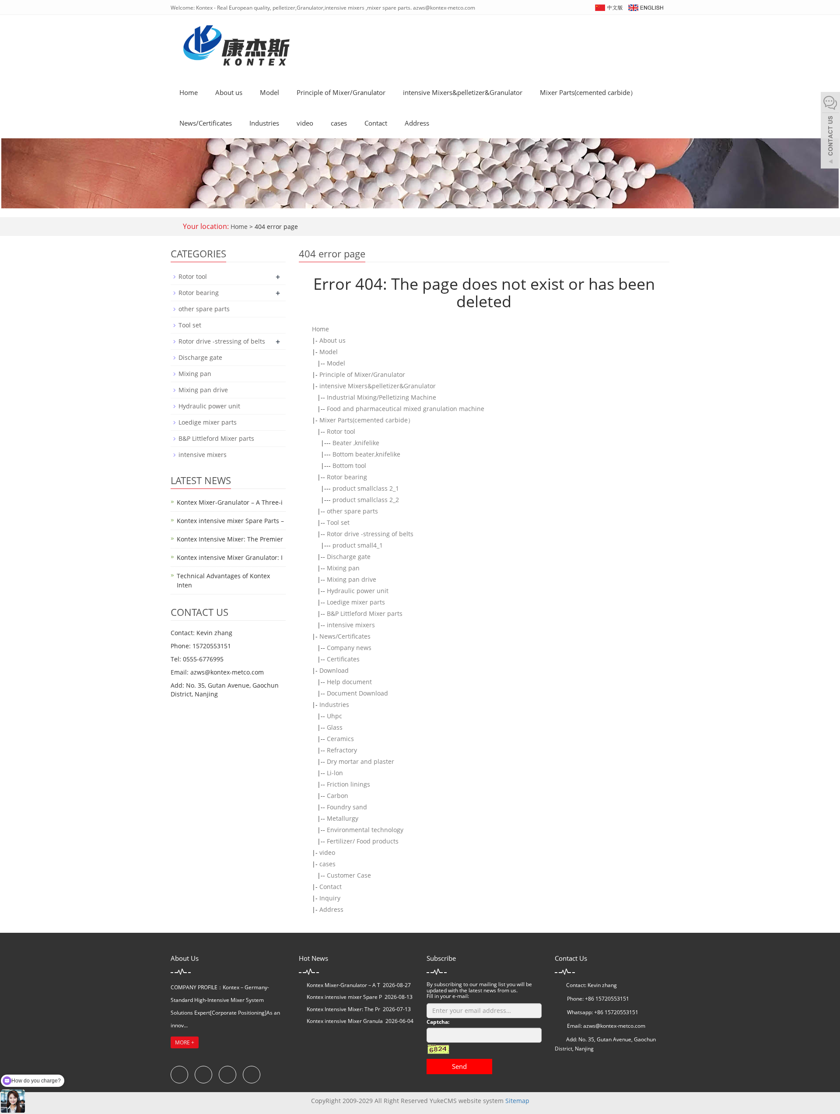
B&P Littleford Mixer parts (364, 613)
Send (459, 1066)
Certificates (343, 659)
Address (417, 123)
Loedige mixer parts (356, 602)
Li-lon (335, 773)
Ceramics (340, 738)
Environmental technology (365, 830)
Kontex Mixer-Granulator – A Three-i (230, 502)
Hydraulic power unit (357, 591)
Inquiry (329, 898)
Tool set (338, 522)
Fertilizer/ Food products (363, 841)
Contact (375, 123)
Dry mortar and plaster (360, 761)
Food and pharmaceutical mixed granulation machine (405, 408)
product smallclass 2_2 (365, 500)
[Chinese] (608, 7)
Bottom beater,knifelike (366, 454)
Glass (335, 727)
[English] (645, 7)
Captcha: (438, 1022)
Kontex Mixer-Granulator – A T (343, 985)
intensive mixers (351, 625)
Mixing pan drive (351, 579)
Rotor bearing (347, 477)
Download (334, 670)
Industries (264, 123)
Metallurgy (342, 818)
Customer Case (349, 875)
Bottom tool (349, 465)
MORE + (184, 1042)
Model (269, 92)
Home (188, 92)
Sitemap (517, 1100)
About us (228, 92)
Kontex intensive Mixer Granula (345, 1021)
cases (339, 123)
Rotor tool (341, 431)
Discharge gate (349, 556)
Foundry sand (347, 807)
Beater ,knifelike (355, 443)
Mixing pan (343, 568)
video (305, 123)
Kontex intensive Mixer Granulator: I (230, 557)
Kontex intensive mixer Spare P (344, 997)
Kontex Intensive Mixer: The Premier (230, 539)
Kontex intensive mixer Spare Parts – (230, 521)
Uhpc (334, 716)
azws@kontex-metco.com (614, 1026)
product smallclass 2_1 (365, 488)
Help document (349, 682)
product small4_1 (357, 545)
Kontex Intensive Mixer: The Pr (343, 1009)
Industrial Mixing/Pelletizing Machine (381, 397)
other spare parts (352, 511)
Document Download (357, 693)
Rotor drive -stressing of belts (370, 534)
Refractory (342, 750)
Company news (349, 647)
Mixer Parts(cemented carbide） (588, 92)
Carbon (337, 795)
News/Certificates (205, 123)
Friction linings (348, 784)
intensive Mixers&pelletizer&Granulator (462, 92)
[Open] (830, 131)
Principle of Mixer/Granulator (341, 92)
